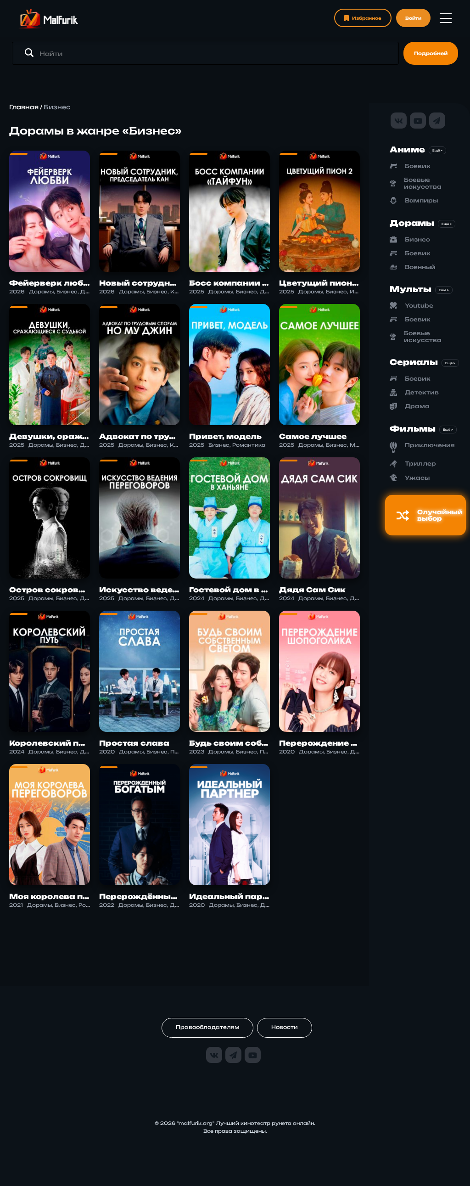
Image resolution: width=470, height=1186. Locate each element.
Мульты (410, 289)
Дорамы (412, 223)
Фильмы (413, 428)
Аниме (407, 149)
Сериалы (414, 362)
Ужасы (417, 477)
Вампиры (421, 200)
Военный (420, 267)
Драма (417, 406)
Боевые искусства (423, 183)
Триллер (420, 463)
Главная (24, 107)
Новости (284, 1027)
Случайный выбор (440, 515)
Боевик (418, 166)
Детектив (422, 392)
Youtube (419, 305)
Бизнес (417, 239)
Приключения (430, 445)
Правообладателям (207, 1027)
